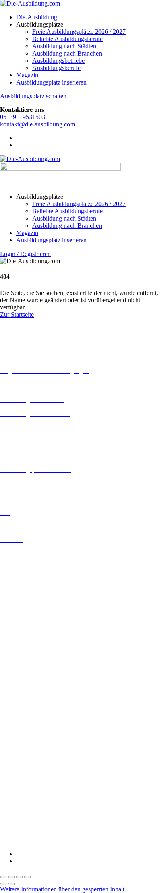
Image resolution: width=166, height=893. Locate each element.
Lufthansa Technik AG (29, 790)
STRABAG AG (21, 819)
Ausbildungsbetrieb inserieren (38, 483)
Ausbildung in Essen (26, 589)
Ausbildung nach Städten (64, 46)
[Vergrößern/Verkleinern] (3, 877)
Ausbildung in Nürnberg (31, 675)
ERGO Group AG (23, 754)
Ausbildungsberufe (56, 67)
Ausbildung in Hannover (31, 611)
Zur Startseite (17, 314)
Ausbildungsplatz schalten (33, 96)
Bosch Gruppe (18, 704)
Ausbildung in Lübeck (28, 646)
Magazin (27, 75)
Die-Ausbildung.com (48, 840)
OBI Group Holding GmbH (35, 797)
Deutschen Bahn (21, 718)
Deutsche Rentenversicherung (38, 747)
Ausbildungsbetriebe (58, 60)
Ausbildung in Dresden (29, 575)
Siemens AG (16, 811)
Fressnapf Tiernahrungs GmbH (39, 775)
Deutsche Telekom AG (29, 733)
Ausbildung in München (31, 668)
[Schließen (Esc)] (27, 877)
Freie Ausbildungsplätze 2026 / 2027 (79, 31)
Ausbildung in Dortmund (32, 568)
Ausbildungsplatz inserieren (51, 82)
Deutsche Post (18, 725)
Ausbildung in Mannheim (32, 661)
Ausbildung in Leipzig (28, 639)
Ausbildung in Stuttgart (29, 683)
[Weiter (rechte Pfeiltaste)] (11, 884)
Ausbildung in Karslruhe (31, 625)
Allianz (9, 696)
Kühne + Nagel (19, 783)
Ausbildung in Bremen (29, 560)
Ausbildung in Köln (25, 632)
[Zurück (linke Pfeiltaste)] (3, 884)
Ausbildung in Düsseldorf (33, 582)
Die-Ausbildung (36, 17)
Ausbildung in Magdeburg (33, 654)
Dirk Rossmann (20, 740)
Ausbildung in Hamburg (31, 604)
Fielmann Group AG (26, 768)
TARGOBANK (21, 826)
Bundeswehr (16, 711)
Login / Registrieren (25, 253)
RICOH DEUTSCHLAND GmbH (45, 804)
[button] (63, 889)
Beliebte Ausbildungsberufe (67, 38)
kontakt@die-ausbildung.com (37, 124)
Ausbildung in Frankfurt (31, 597)
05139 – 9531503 (22, 116)
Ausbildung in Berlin (27, 553)
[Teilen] (19, 877)
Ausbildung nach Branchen (67, 53)
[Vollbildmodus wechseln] (11, 877)
